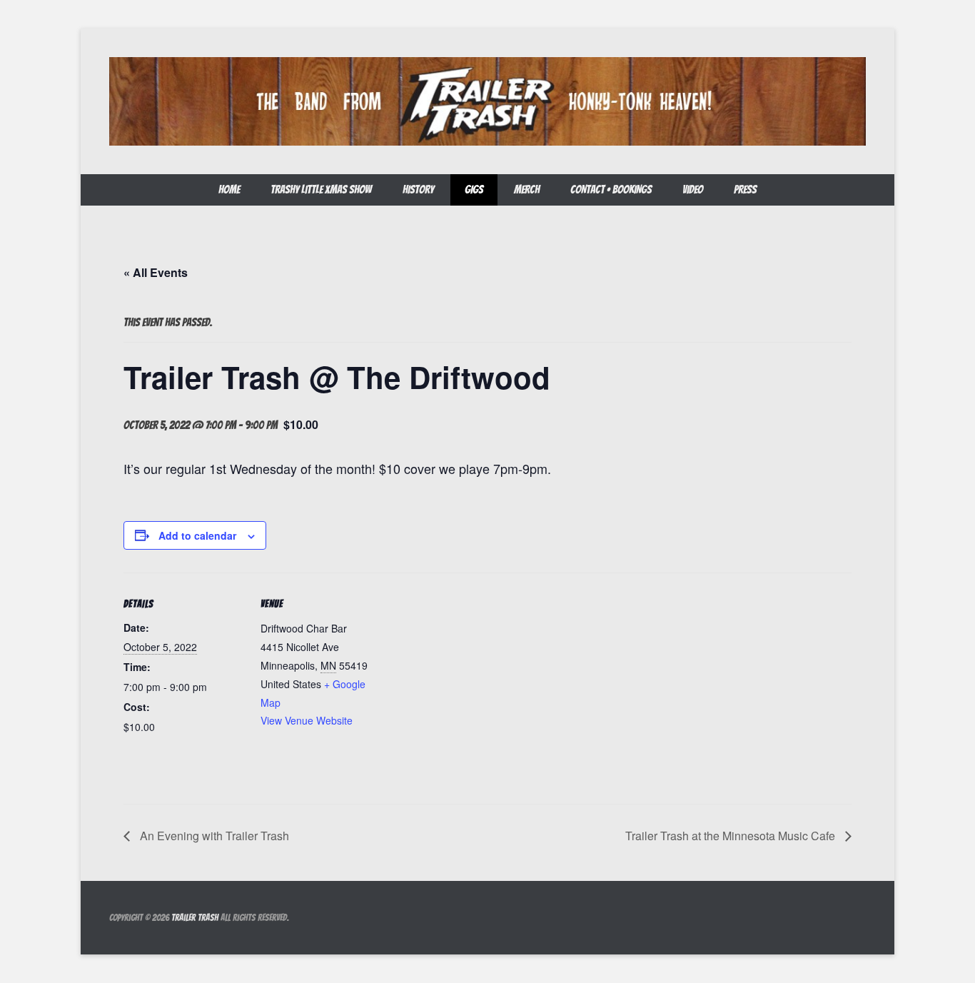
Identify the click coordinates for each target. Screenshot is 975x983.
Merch (527, 189)
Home (229, 189)
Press (745, 189)
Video (692, 189)
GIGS (474, 189)
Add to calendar (197, 535)
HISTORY (418, 189)
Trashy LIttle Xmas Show (321, 189)
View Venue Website (307, 720)
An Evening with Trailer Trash (213, 835)
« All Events (155, 272)
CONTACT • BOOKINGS (611, 189)
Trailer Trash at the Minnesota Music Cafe (731, 835)
